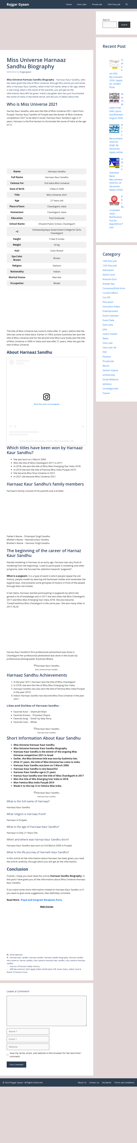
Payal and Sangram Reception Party (41, 899)
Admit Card (109, 274)
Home (69, 4)
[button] (126, 4)
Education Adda (111, 306)
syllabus (107, 383)
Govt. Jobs (82, 4)
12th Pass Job (110, 265)
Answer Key (109, 283)
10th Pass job (113, 4)
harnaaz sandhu (36, 957)
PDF (105, 352)
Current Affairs (110, 292)
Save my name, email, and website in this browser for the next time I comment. (45, 1054)
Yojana (106, 393)
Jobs (105, 329)
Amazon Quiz (110, 279)
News (105, 338)
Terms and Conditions (124, 1082)
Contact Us (94, 1082)
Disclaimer (106, 1082)
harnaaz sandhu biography (56, 957)
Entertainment (16, 954)
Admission (108, 270)
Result (106, 365)
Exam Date (108, 320)
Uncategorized (110, 388)
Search (106, 19)
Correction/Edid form (114, 288)
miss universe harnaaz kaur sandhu (49, 960)
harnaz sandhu (26, 960)
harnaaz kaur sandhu (19, 957)
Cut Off (106, 297)
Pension (107, 356)
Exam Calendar (111, 315)
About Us (82, 1082)
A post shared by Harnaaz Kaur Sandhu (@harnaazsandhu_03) (46, 441)
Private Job (97, 4)
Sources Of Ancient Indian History (25, 966)
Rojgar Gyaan (18, 4)
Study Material (110, 379)
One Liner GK (109, 347)
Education (108, 301)
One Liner (108, 342)
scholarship (109, 374)
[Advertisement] (46, 30)
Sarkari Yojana (110, 370)
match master (110, 333)
